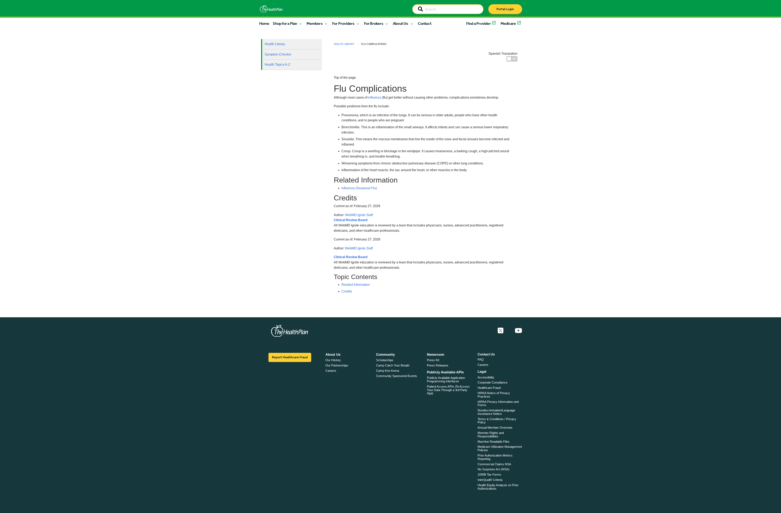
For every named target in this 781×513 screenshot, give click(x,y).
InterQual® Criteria (490, 479)
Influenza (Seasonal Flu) (359, 188)
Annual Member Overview (495, 427)
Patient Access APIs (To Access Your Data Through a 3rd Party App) (448, 390)
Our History (333, 360)
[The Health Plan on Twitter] (500, 331)
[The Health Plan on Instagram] (509, 331)
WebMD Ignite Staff (359, 248)
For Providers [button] (343, 23)
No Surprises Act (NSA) (493, 469)
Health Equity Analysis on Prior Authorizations (498, 486)
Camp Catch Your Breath (392, 365)
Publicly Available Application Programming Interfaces (446, 379)
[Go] (420, 9)
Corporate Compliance (492, 382)
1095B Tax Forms (489, 474)
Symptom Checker (278, 54)
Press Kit (433, 360)
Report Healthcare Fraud (290, 357)
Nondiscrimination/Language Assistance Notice (496, 412)
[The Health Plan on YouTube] (518, 331)
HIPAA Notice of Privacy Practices (494, 394)
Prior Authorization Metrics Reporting (495, 457)
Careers (330, 370)
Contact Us (486, 354)
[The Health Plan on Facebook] (489, 331)
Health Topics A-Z (277, 64)
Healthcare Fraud (489, 387)
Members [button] (314, 23)
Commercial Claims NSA (494, 464)
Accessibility (486, 377)
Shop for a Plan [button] (285, 23)
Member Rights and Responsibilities (491, 434)
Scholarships (384, 360)
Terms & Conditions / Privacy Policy (497, 420)
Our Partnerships (336, 365)
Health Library (275, 44)
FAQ (481, 359)
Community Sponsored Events (396, 376)
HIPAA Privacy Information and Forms (498, 403)
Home (264, 23)
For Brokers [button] (373, 23)
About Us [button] (400, 23)
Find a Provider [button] (478, 23)
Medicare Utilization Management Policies (500, 448)
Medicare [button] (508, 23)
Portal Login (505, 9)
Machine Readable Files (493, 441)
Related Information (355, 284)
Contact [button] (424, 23)
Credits (346, 291)
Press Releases (437, 365)
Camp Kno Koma (387, 370)
